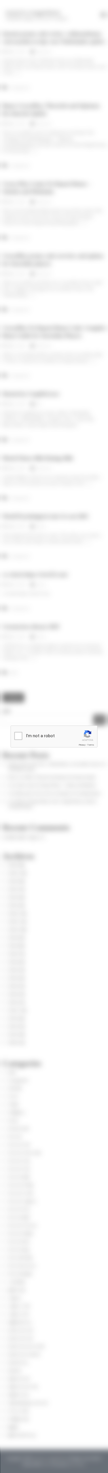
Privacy (82, 745)
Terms (90, 745)
